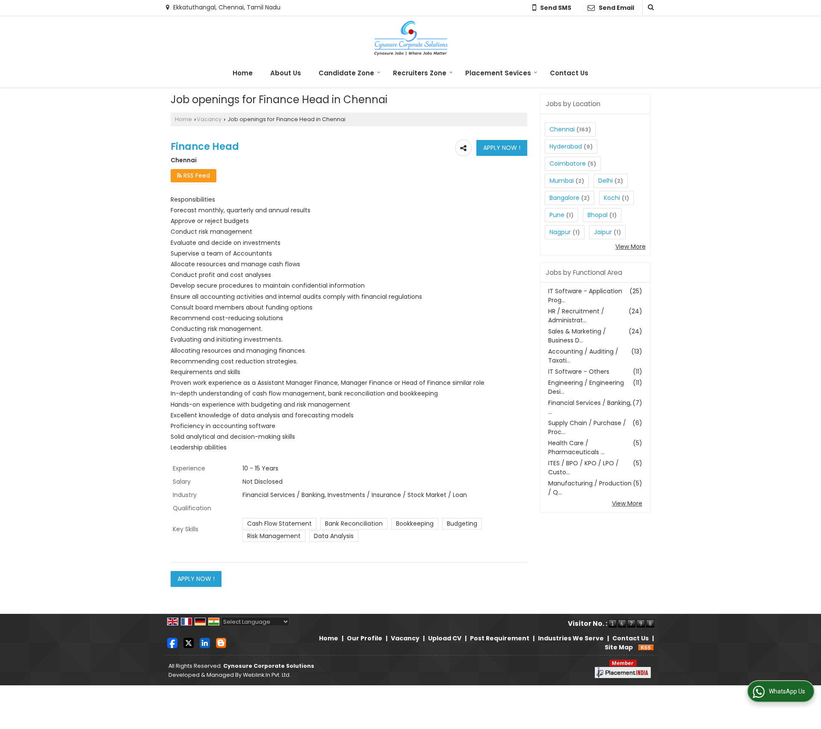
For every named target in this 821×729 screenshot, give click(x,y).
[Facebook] (172, 642)
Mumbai (561, 180)
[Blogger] (221, 642)
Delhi (605, 180)
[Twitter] (188, 642)
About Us (285, 72)
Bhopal (598, 215)
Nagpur (560, 232)
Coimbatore (567, 163)
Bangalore (564, 197)
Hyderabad (565, 146)
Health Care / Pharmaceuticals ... (576, 447)
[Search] (649, 7)
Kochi (612, 197)
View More (630, 246)
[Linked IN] (205, 642)
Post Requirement (499, 638)
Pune (556, 215)
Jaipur (603, 232)
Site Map (619, 647)
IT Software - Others (578, 371)
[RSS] (646, 647)
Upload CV (444, 638)
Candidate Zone (346, 72)
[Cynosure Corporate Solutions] (410, 38)
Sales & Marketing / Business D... (577, 336)
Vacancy (209, 119)
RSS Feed (196, 175)
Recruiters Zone (419, 72)
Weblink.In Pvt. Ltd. (267, 674)
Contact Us (569, 72)
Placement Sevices (498, 72)
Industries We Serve (571, 638)
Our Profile (364, 638)
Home (243, 72)
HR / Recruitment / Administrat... (576, 315)
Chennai (562, 129)
